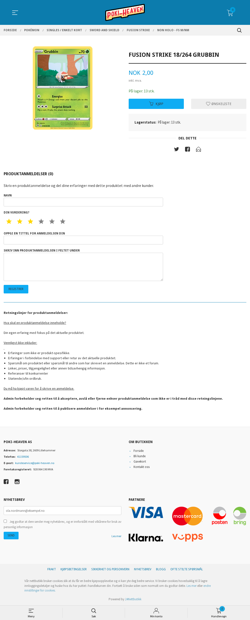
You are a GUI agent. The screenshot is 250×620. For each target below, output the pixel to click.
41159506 (23, 456)
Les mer (116, 536)
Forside (139, 451)
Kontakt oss (142, 467)
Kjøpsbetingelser (74, 569)
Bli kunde (140, 456)
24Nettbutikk (133, 599)
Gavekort (140, 461)
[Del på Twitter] (176, 150)
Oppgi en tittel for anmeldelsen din (34, 233)
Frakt (51, 569)
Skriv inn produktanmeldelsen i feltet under (42, 250)
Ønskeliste (220, 104)
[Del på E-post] (198, 150)
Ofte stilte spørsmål (186, 569)
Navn (8, 195)
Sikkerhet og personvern (110, 569)
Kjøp (159, 104)
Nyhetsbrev (142, 569)
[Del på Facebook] (187, 150)
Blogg (161, 569)
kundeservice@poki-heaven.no (34, 463)
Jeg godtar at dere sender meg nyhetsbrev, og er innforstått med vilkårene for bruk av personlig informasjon (62, 524)
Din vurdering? (16, 212)
